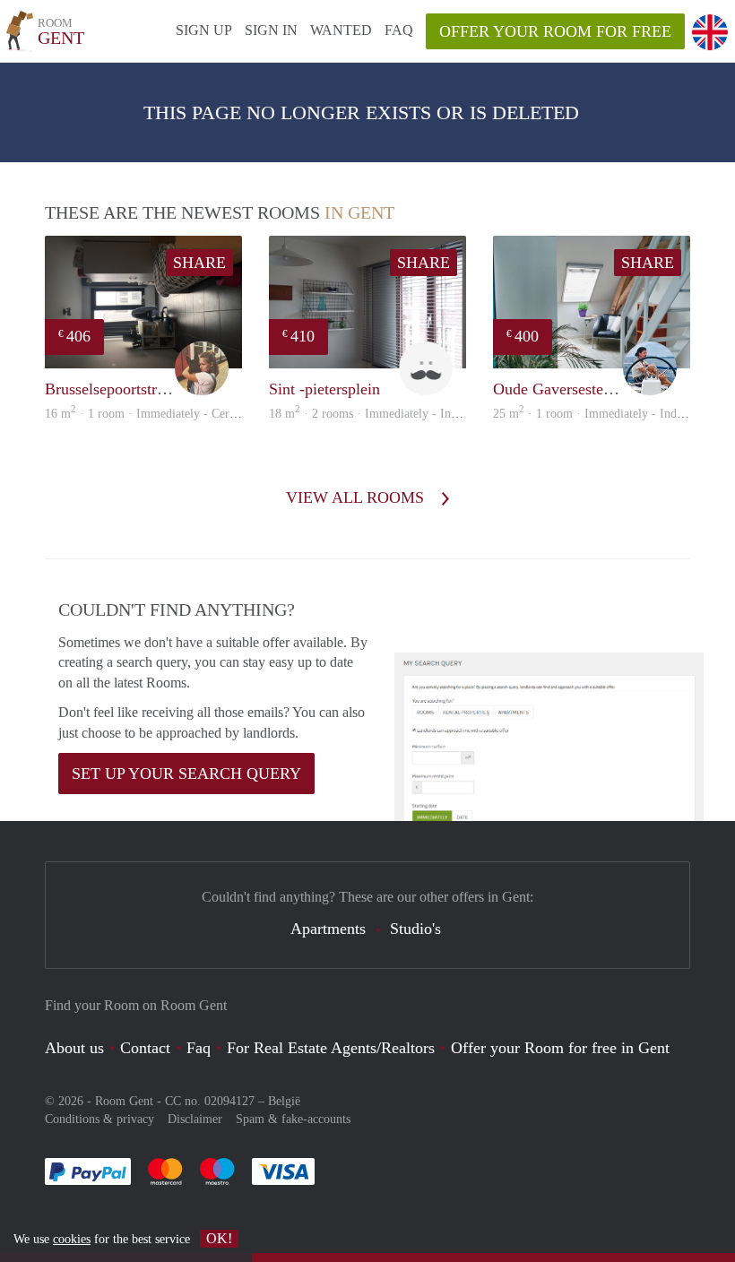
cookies (72, 1239)
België (284, 1101)
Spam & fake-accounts (293, 1119)
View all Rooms (357, 497)
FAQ (399, 30)
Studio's (415, 929)
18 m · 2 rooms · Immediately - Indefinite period (397, 413)
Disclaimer (195, 1119)
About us (74, 1048)
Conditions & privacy (99, 1119)
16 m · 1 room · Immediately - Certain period (164, 413)
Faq (198, 1048)
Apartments (328, 929)
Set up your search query (186, 773)
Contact (145, 1048)
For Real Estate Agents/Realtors (331, 1048)
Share (199, 263)
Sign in (271, 30)
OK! (219, 1238)
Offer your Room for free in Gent (560, 1048)
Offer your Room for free (555, 31)
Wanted (341, 30)
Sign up (204, 30)
